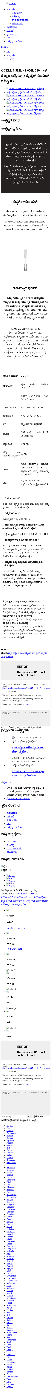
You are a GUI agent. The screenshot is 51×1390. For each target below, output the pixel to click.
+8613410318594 (14, 949)
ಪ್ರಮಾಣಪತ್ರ (12, 34)
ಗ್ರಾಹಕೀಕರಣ (12, 27)
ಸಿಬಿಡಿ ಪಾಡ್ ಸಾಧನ (25, 897)
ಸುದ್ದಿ (8, 38)
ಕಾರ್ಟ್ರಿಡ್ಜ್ (15, 16)
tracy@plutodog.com (16, 928)
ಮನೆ (8, 51)
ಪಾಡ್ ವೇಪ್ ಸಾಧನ (20, 20)
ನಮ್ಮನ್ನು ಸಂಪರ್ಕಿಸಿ (14, 41)
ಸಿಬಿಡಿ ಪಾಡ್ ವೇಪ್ (8, 897)
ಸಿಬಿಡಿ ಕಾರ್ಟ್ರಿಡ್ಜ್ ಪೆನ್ (18, 904)
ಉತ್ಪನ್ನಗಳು (11, 9)
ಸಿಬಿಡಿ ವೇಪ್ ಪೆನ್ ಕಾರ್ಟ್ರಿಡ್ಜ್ (19, 901)
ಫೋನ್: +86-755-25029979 (18, 798)
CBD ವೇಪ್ (17, 13)
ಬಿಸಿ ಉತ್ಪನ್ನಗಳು (21, 894)
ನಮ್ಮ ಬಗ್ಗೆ (10, 30)
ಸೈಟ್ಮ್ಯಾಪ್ (33, 894)
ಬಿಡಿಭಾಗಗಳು (17, 23)
